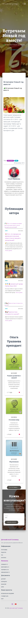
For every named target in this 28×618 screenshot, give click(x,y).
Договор (3, 579)
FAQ (2, 555)
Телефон (6, 515)
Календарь (4, 581)
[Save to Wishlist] (19, 392)
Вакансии (3, 584)
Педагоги (3, 552)
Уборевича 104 (5, 569)
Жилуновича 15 (5, 567)
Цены (2, 586)
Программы (4, 549)
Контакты (3, 557)
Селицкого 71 (4, 564)
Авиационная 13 (5, 572)
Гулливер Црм (4, 596)
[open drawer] (25, 4)
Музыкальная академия (7, 593)
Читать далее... (9, 250)
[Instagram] (12, 604)
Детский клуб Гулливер (16, 608)
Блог (2, 598)
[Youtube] (15, 604)
